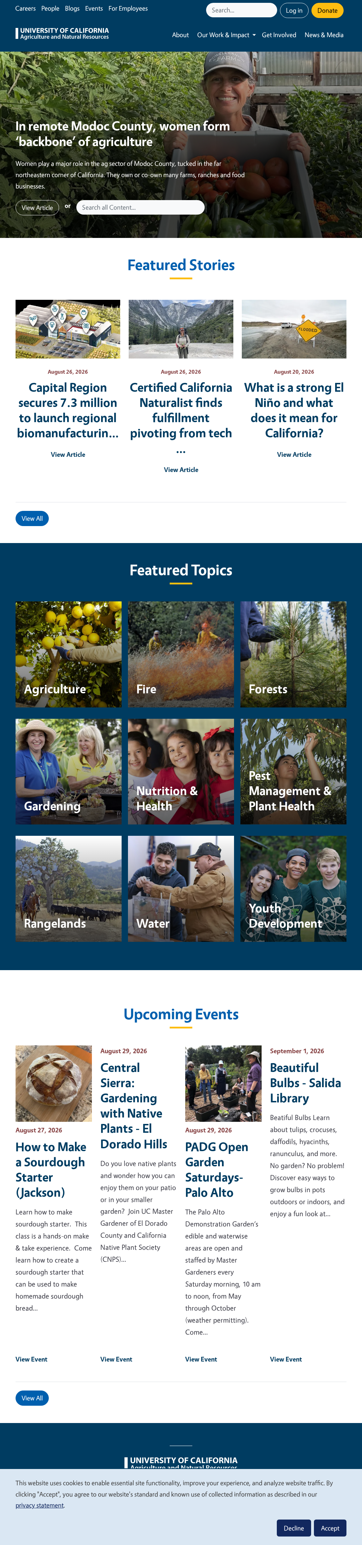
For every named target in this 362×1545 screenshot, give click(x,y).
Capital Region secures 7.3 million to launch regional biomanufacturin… (68, 409)
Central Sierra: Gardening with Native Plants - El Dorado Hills (133, 1105)
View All (32, 518)
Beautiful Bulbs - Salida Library (305, 1082)
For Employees (128, 8)
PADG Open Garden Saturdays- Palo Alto (217, 1169)
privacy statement (40, 1505)
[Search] (272, 10)
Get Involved (279, 34)
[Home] (62, 35)
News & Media (324, 34)
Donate (327, 10)
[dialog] (181, 1506)
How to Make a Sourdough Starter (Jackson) (51, 1169)
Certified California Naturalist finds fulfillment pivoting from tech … (181, 417)
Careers (25, 8)
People (50, 8)
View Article (37, 207)
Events (94, 8)
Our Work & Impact (223, 34)
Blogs (72, 8)
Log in (294, 10)
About (180, 34)
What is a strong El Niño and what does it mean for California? (294, 409)
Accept (330, 1528)
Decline (294, 1528)
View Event (31, 1359)
